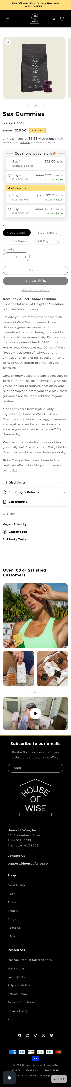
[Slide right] (44, 106)
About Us (14, 927)
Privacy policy (51, 1070)
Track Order (16, 968)
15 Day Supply (49, 233)
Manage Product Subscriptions (30, 960)
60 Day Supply (51, 241)
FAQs (11, 936)
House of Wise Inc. (33, 1065)
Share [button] (11, 513)
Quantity (8, 249)
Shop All (14, 910)
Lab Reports (16, 977)
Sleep (11, 894)
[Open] (9, 1077)
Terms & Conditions (21, 1002)
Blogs (12, 919)
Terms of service (26, 1075)
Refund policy (32, 1070)
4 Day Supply (19, 233)
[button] (7, 18)
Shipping (25, 142)
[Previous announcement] (7, 5)
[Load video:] (35, 713)
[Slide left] (27, 106)
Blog (11, 1019)
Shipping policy (49, 1075)
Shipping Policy (19, 985)
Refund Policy (17, 994)
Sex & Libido (16, 885)
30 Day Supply (19, 241)
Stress (12, 902)
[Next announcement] (64, 5)
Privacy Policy (18, 1011)
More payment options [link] (36, 289)
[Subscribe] (59, 768)
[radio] (35, 163)
